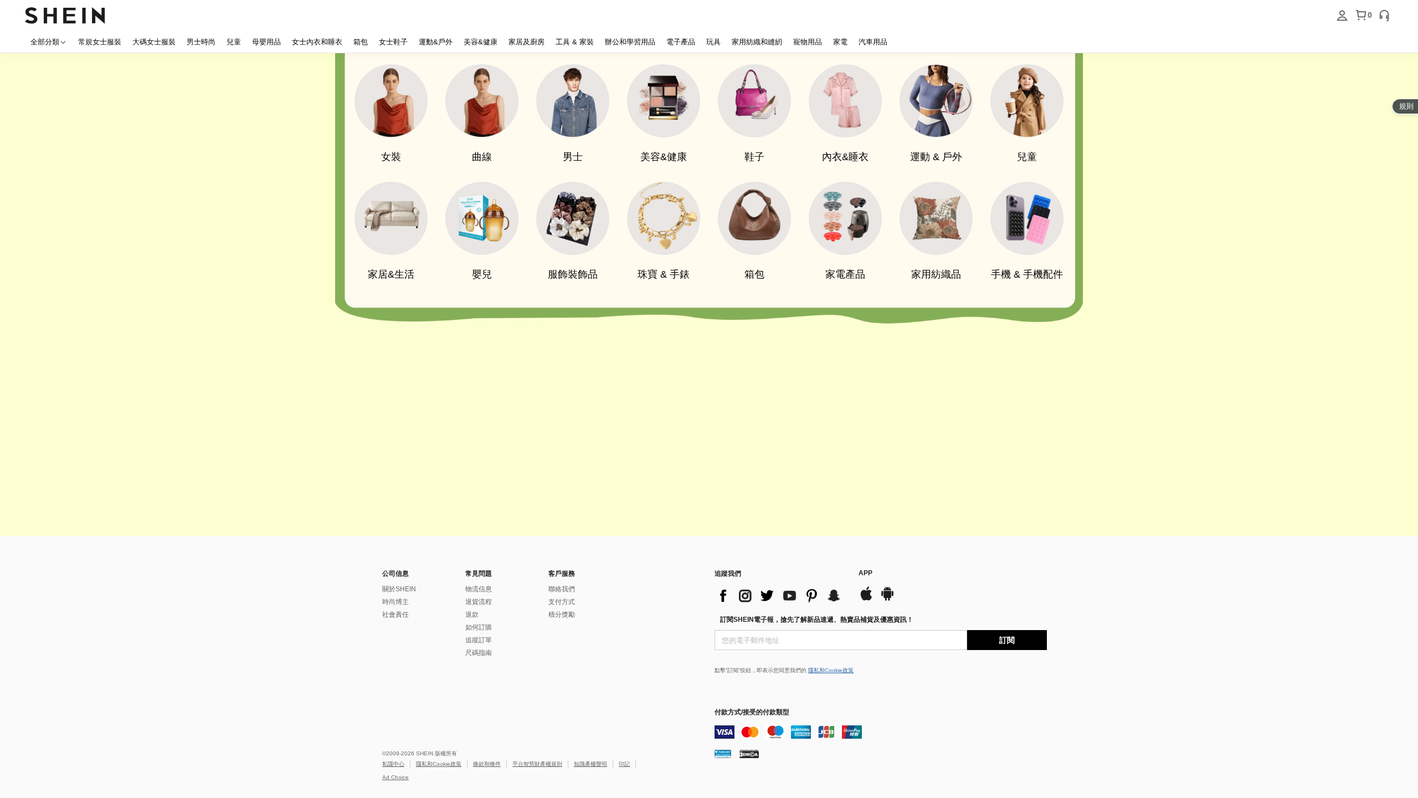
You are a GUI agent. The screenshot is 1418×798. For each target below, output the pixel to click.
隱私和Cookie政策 (831, 670)
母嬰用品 (266, 42)
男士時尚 (201, 42)
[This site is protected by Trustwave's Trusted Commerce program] (723, 753)
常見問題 (478, 573)
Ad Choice (395, 777)
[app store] (866, 599)
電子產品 (680, 42)
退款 (472, 614)
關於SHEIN (399, 589)
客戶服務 (561, 573)
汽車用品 (873, 42)
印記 (624, 764)
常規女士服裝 (99, 42)
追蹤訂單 (478, 640)
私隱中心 (393, 764)
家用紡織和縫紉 (757, 42)
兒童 (234, 42)
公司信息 (395, 573)
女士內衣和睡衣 (317, 42)
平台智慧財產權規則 (537, 764)
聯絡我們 (561, 589)
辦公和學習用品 (630, 42)
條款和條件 (487, 764)
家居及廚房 (526, 42)
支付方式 (561, 602)
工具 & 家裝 (575, 42)
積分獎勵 (561, 614)
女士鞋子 (393, 42)
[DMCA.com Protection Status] (749, 753)
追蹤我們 (728, 573)
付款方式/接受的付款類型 (752, 712)
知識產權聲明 (590, 764)
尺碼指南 (478, 653)
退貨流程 (478, 602)
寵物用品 (807, 42)
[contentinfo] (781, 595)
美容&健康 (480, 42)
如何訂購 (478, 627)
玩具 (713, 42)
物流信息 (478, 589)
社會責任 (395, 614)
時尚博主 (395, 602)
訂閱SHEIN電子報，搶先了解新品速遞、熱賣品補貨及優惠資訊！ (816, 619)
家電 (840, 42)
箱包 (360, 42)
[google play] (887, 599)
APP (865, 573)
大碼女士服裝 (154, 42)
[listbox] (1342, 15)
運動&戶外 (436, 42)
